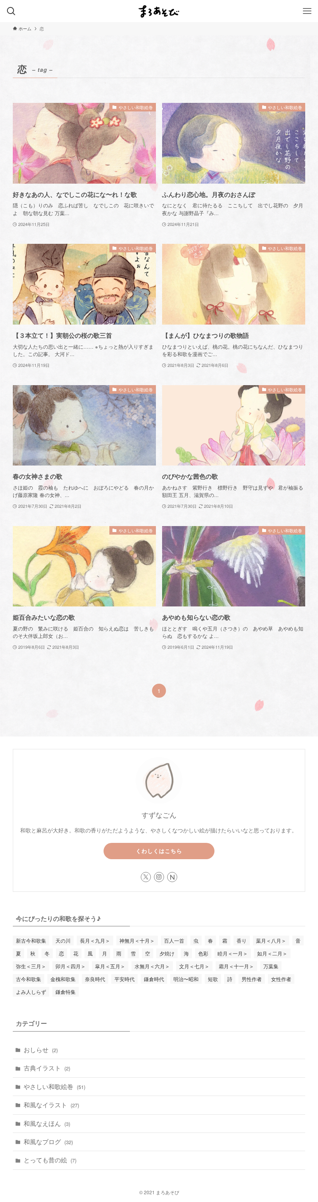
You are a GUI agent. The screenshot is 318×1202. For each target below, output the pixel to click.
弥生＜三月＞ (31, 966)
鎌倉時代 (154, 979)
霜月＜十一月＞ (236, 966)
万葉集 (270, 966)
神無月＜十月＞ (137, 940)
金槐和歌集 (63, 979)
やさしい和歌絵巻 (54, 1086)
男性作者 (252, 979)
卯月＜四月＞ (70, 966)
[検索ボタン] (11, 11)
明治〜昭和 (186, 979)
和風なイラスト (51, 1104)
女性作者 (281, 979)
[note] (172, 877)
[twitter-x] (146, 877)
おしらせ (41, 1049)
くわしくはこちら (159, 851)
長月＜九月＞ (95, 940)
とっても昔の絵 (50, 1159)
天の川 (63, 940)
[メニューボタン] (307, 11)
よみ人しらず (31, 991)
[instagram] (159, 877)
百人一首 (174, 940)
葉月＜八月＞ (271, 940)
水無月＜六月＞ (152, 966)
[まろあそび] (159, 11)
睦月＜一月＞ (233, 953)
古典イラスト (47, 1067)
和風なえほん (47, 1123)
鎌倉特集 (65, 991)
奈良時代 (95, 979)
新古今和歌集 (31, 940)
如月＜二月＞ (272, 953)
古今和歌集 (28, 979)
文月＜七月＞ (194, 966)
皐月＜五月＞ (110, 966)
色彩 (203, 953)
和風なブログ (48, 1141)
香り (242, 940)
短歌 (213, 979)
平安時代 (124, 979)
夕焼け (167, 953)
